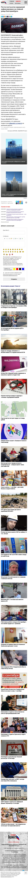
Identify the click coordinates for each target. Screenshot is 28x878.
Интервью (18, 3)
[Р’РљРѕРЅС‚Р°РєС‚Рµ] (3, 16)
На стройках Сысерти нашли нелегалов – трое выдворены (16, 215)
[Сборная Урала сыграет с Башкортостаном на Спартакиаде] (14, 431)
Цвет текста (11, 238)
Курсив (6, 238)
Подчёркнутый (7, 238)
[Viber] (8, 16)
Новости (18, 1)
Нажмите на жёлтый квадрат (8, 269)
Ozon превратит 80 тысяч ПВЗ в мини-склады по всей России (14, 555)
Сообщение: (6, 236)
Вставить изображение (15, 238)
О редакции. (14, 852)
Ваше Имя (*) (6, 230)
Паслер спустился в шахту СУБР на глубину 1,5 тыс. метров (14, 532)
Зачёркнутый (9, 238)
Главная (12, 1)
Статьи (11, 3)
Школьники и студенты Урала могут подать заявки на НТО (13, 735)
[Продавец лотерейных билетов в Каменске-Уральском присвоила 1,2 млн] (14, 635)
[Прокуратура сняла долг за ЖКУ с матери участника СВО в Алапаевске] (14, 770)
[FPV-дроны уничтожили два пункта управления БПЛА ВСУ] (14, 500)
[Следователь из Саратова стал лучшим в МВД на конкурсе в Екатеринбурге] (14, 297)
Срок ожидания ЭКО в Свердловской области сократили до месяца (13, 667)
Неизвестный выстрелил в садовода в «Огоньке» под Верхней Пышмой (14, 209)
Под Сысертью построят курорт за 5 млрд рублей (13, 419)
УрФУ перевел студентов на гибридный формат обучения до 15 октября (12, 802)
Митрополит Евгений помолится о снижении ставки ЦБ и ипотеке (13, 577)
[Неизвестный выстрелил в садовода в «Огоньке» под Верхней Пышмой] (14, 386)
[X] (7, 16)
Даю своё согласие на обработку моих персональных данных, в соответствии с (12, 274)
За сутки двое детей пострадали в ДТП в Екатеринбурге (12, 329)
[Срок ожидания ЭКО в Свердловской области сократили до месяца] (14, 658)
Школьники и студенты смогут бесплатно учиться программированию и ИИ (12, 712)
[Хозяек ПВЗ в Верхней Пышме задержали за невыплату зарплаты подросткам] (14, 364)
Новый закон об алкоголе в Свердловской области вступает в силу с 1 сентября (12, 690)
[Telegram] (5, 16)
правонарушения (18, 127)
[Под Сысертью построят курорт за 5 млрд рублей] (14, 409)
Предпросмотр (22, 238)
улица (6, 128)
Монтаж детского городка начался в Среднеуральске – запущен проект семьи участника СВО (12, 464)
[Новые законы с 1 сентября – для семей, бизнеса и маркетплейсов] (14, 478)
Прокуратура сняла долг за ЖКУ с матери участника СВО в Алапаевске (12, 780)
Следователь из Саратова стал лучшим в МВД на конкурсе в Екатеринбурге (14, 306)
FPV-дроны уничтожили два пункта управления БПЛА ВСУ (11, 510)
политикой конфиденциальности (10, 275)
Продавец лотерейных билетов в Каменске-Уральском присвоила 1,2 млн (13, 645)
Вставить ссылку (17, 238)
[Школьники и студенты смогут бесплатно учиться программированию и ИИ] (14, 703)
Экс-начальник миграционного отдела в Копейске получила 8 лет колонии (15, 212)
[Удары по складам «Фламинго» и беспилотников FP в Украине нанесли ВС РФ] (14, 341)
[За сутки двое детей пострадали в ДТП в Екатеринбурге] (14, 319)
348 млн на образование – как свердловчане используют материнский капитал (13, 824)
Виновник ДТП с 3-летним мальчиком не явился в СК (12, 600)
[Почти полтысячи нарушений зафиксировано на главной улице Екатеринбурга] (14, 25)
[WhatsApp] (10, 16)
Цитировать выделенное (20, 238)
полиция (11, 127)
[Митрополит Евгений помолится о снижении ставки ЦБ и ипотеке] (14, 568)
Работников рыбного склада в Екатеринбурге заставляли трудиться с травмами (13, 622)
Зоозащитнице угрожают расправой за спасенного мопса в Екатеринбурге (14, 220)
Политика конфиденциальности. (14, 850)
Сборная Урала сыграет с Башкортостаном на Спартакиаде (13, 441)
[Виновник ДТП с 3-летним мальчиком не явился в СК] (14, 590)
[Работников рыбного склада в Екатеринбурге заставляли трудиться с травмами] (14, 613)
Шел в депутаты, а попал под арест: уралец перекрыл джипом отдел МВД (15, 217)
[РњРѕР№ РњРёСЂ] (11, 16)
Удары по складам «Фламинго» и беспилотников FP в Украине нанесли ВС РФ (13, 351)
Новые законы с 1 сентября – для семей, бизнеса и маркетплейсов (12, 487)
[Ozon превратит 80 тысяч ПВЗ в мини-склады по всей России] (14, 545)
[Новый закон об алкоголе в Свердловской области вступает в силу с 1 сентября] (14, 680)
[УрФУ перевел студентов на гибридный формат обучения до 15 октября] (14, 792)
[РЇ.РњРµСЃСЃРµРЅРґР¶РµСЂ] (1, 16)
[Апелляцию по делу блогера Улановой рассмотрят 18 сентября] (14, 747)
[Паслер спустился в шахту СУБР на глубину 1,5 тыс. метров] (14, 523)
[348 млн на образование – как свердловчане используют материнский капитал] (14, 815)
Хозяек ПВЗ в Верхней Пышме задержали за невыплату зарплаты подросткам (13, 374)
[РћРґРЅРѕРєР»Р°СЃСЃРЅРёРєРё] (4, 16)
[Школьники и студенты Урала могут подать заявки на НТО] (14, 725)
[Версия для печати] (26, 202)
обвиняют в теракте (15, 123)
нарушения (6, 127)
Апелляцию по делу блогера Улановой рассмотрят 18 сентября (11, 757)
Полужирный (4, 238)
